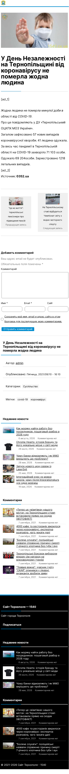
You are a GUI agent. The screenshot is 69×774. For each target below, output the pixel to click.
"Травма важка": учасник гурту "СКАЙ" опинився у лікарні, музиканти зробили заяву (35, 570)
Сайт (50, 303)
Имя (4, 303)
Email (28, 303)
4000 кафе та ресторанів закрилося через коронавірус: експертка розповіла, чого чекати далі (38, 529)
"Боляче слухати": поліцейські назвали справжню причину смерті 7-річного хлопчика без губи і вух (37, 543)
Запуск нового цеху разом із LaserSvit (33, 468)
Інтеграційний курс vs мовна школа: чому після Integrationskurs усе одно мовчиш (37, 479)
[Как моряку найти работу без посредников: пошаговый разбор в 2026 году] (8, 430)
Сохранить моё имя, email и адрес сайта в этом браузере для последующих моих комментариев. (33, 319)
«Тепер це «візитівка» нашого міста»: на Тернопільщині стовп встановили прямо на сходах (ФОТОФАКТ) (35, 514)
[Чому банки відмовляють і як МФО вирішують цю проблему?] (8, 457)
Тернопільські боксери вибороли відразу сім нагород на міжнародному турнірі (36, 556)
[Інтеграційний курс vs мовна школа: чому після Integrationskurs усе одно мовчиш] (8, 479)
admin (19, 363)
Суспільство (30, 386)
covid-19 (23, 399)
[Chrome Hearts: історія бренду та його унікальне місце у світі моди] (8, 446)
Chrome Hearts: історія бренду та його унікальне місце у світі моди (37, 443)
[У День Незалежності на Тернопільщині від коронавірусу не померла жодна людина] (34, 30)
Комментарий (9, 269)
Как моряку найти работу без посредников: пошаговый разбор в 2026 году (37, 431)
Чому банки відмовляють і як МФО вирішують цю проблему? (37, 457)
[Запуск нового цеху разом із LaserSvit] (8, 469)
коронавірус (38, 399)
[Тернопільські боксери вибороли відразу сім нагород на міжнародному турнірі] (8, 555)
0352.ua (22, 176)
